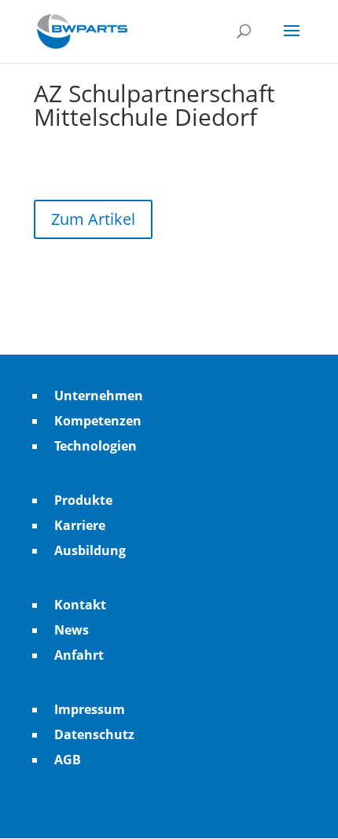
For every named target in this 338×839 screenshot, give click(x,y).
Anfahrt (79, 655)
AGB (67, 759)
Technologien (95, 445)
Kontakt (80, 604)
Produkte (83, 500)
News (71, 629)
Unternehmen (98, 395)
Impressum (89, 709)
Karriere (79, 525)
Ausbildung (90, 550)
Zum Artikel (93, 219)
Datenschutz (94, 734)
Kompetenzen (97, 420)
